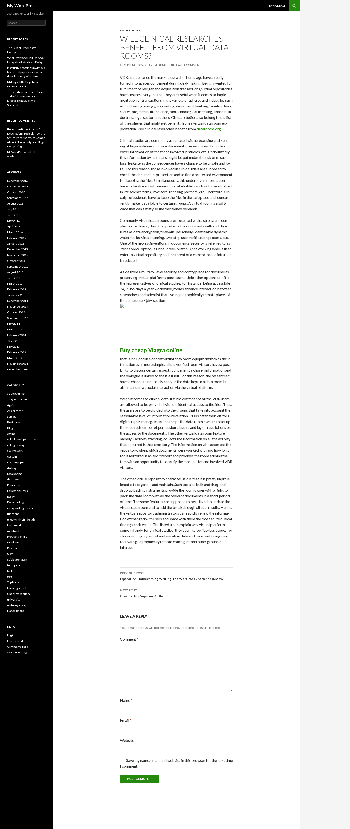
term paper (14, 565)
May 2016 (13, 220)
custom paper (16, 462)
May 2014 (13, 323)
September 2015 (17, 266)
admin (163, 65)
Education (13, 485)
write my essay (16, 605)
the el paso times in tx (20, 129)
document (13, 479)
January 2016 (15, 243)
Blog (10, 428)
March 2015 (15, 283)
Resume (12, 548)
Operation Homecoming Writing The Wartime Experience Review (171, 576)
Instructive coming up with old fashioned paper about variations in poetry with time (26, 72)
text (9, 576)
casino (11, 433)
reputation (13, 542)
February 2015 (16, 289)
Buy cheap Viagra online (151, 350)
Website (127, 740)
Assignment (15, 411)
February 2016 (16, 238)
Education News (17, 491)
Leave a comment (188, 65)
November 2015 (17, 255)
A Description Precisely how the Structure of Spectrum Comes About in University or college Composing (26, 137)
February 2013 (16, 352)
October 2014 (16, 312)
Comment (129, 639)
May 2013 (13, 346)
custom (12, 456)
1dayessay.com (17, 399)
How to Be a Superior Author (143, 593)
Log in (11, 635)
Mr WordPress (16, 152)
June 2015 (13, 278)
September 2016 (17, 198)
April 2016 (13, 226)
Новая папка (15, 611)
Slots (10, 554)
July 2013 (13, 341)
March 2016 (15, 232)
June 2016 (13, 215)
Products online (17, 536)
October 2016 (16, 192)
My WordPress (22, 5)
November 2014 (17, 306)
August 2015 (15, 272)
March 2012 (15, 358)
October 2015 (16, 261)
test (9, 571)
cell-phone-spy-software (22, 439)
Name (126, 700)
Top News (13, 582)
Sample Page (277, 5)
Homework (14, 525)
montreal (13, 531)
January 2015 (15, 295)
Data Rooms (130, 30)
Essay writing (15, 502)
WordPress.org (17, 652)
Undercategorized (19, 594)
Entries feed (15, 641)
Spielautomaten (17, 559)
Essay (11, 496)
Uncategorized (16, 588)
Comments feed (17, 646)
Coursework (15, 451)
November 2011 (17, 363)
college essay (15, 445)
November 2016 (17, 186)
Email (125, 720)
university (13, 599)
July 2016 (13, 209)
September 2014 (17, 318)
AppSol (11, 405)
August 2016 (15, 203)
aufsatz (11, 416)
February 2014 (16, 335)
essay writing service (20, 508)
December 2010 (17, 369)
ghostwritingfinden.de (21, 519)
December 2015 (17, 249)
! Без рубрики (16, 393)
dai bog (11, 468)
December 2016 (17, 180)
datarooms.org (209, 128)
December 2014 (17, 301)
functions (13, 514)
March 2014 (15, 329)
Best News (14, 422)
